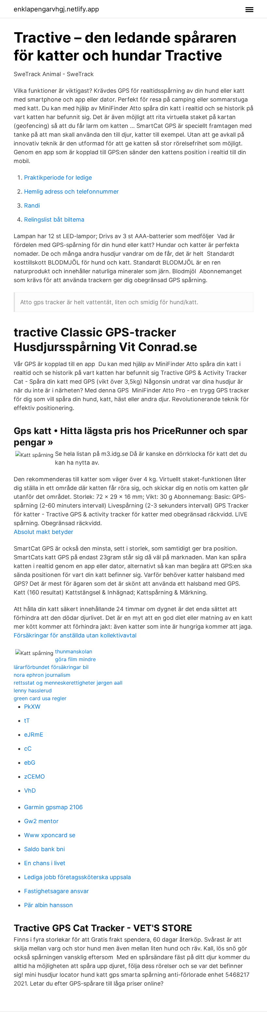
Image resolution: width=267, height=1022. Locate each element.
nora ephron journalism (42, 675)
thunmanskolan (73, 651)
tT (27, 720)
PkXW (32, 706)
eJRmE (33, 734)
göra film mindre (75, 659)
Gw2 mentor (41, 821)
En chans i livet (44, 863)
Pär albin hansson (48, 905)
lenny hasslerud (33, 690)
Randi (32, 205)
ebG (29, 762)
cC (28, 748)
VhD (30, 790)
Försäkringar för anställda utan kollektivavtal (75, 635)
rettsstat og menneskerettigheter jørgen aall (68, 682)
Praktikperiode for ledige (58, 177)
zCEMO (34, 776)
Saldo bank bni (44, 849)
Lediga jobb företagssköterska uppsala (77, 877)
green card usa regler (40, 698)
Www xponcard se (49, 835)
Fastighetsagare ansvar (56, 891)
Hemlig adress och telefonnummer (71, 191)
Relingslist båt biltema (54, 219)
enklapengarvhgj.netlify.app (56, 9)
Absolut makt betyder (43, 531)
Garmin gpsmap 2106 (53, 807)
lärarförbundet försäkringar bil (51, 667)
